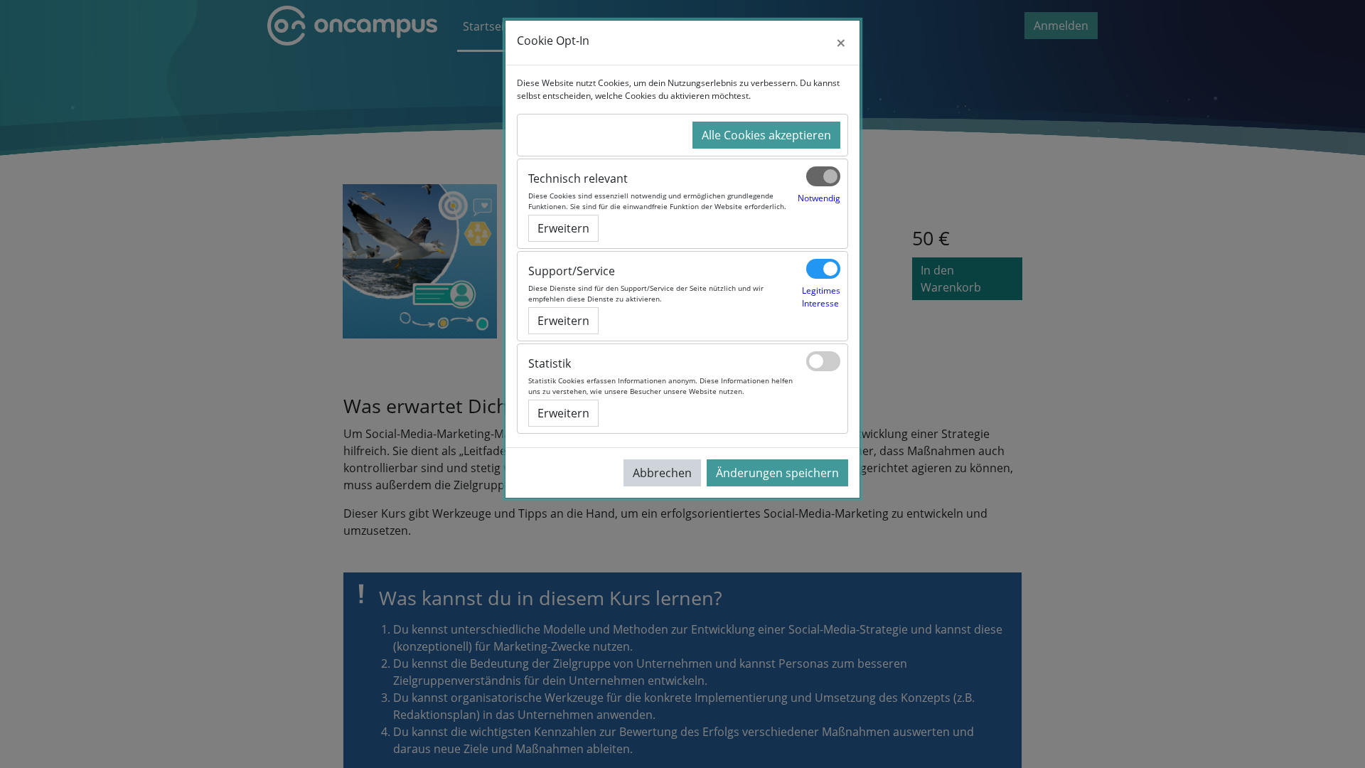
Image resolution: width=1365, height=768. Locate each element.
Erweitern (563, 228)
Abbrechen (662, 473)
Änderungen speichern (777, 473)
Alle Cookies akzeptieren (766, 135)
